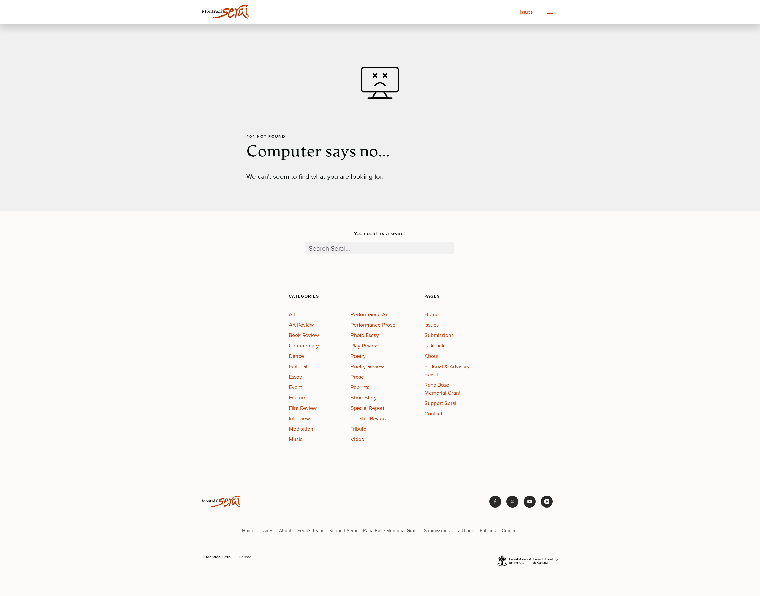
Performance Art (370, 314)
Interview (299, 418)
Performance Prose (373, 325)
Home (432, 314)
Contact (433, 414)
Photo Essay (365, 335)
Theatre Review (369, 418)
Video (357, 439)
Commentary (304, 346)
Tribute (358, 429)
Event (295, 387)
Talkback (434, 346)
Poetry (358, 356)
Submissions (439, 335)
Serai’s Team (310, 530)
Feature (298, 397)
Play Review (365, 346)
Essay (295, 377)
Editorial (298, 366)
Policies (488, 530)
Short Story (364, 397)
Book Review (304, 335)
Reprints (360, 387)
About (431, 356)
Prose (357, 377)
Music (296, 439)
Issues (526, 12)
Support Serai (440, 403)
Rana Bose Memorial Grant (442, 389)
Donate (245, 557)
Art (292, 314)
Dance (296, 356)
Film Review (303, 408)
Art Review (301, 325)
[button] (550, 12)
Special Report (367, 408)
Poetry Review (367, 366)
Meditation (301, 429)
